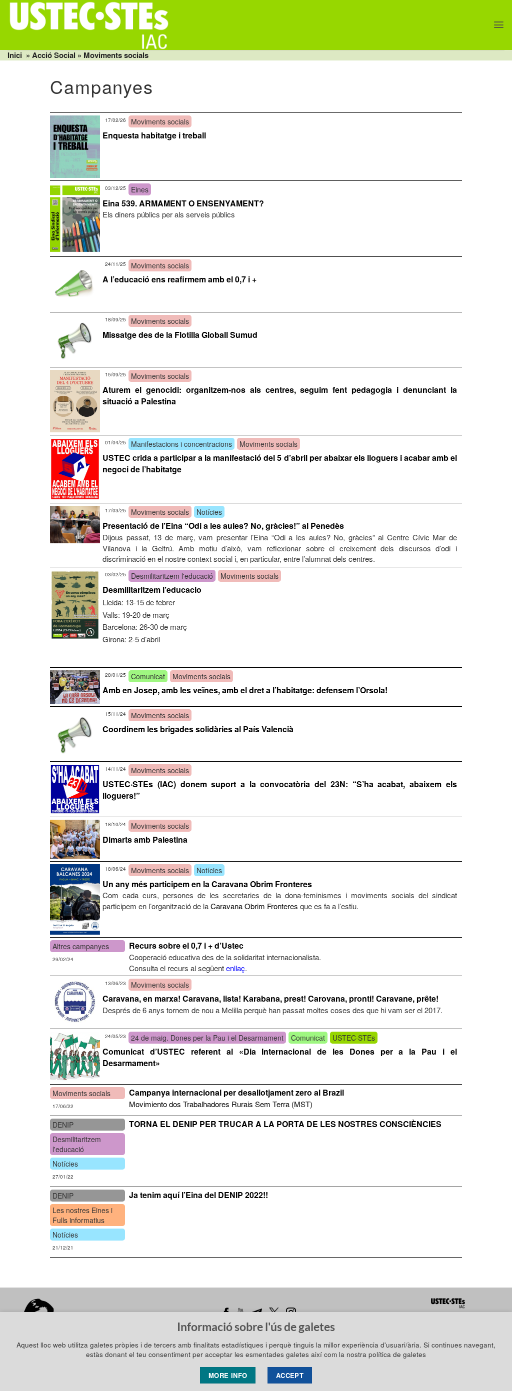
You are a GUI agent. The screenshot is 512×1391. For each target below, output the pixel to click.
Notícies (209, 512)
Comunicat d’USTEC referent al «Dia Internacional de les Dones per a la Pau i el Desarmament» (279, 1057)
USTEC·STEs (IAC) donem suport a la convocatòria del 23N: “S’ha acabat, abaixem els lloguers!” (279, 789)
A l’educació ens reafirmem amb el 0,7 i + (179, 279)
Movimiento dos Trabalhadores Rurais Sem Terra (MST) (220, 1104)
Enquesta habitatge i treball (154, 135)
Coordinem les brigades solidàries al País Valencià (198, 729)
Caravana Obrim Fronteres (254, 906)
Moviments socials (116, 54)
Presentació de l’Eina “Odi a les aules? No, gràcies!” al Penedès (223, 525)
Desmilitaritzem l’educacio (152, 589)
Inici (15, 54)
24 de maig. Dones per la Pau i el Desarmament (207, 1038)
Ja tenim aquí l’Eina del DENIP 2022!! (198, 1195)
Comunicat (148, 676)
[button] (498, 24)
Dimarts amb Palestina (145, 839)
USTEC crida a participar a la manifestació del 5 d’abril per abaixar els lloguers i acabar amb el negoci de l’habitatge (279, 463)
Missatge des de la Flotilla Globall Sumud (180, 334)
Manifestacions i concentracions (181, 444)
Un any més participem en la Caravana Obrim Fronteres (207, 884)
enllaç (235, 968)
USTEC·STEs (353, 1038)
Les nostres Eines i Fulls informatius (82, 1215)
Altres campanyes (80, 946)
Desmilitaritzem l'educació (172, 576)
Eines (139, 189)
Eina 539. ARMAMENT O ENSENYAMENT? (183, 203)
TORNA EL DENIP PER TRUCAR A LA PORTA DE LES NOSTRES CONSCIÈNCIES (285, 1124)
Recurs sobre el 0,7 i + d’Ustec (186, 945)
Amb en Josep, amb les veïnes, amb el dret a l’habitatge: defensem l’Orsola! (245, 690)
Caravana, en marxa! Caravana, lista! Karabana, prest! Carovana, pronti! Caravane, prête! (270, 998)
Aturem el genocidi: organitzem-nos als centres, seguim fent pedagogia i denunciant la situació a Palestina (279, 395)
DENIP (63, 1125)
